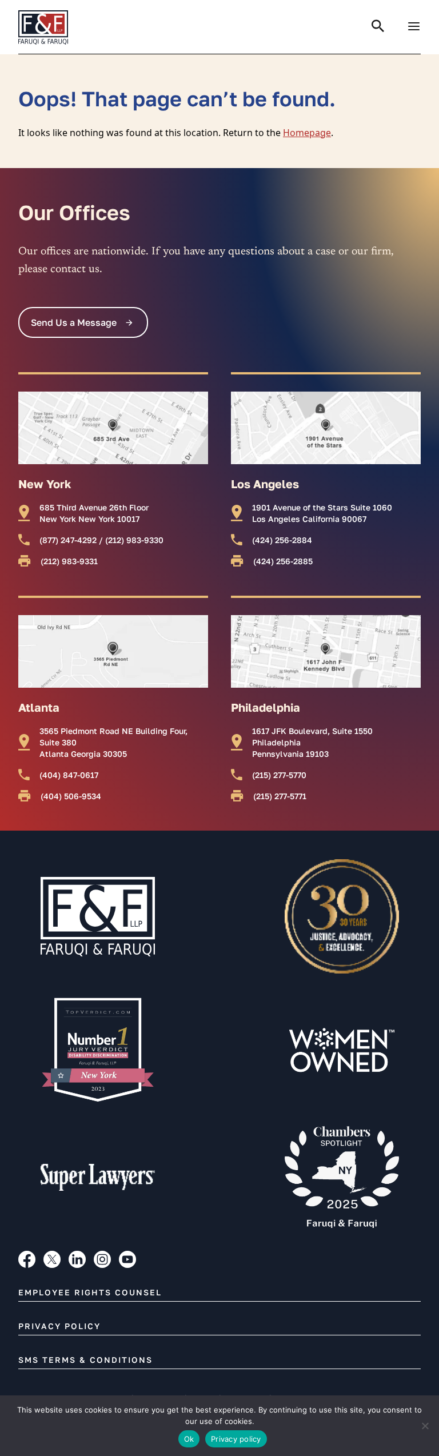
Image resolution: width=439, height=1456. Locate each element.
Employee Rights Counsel (90, 1292)
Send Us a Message (74, 322)
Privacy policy (236, 1438)
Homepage (307, 132)
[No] (424, 1425)
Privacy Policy (59, 1326)
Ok (189, 1438)
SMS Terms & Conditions (85, 1360)
